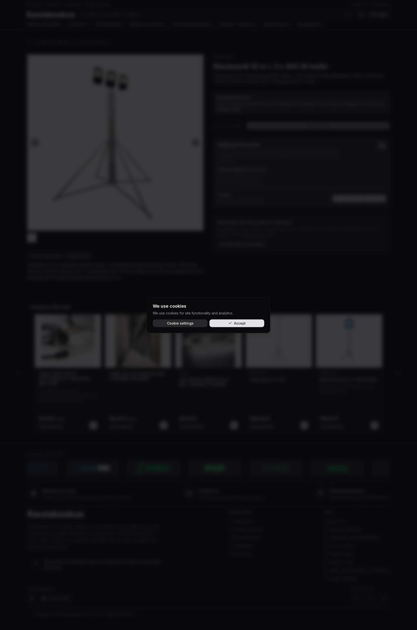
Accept (240, 323)
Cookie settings (180, 323)
